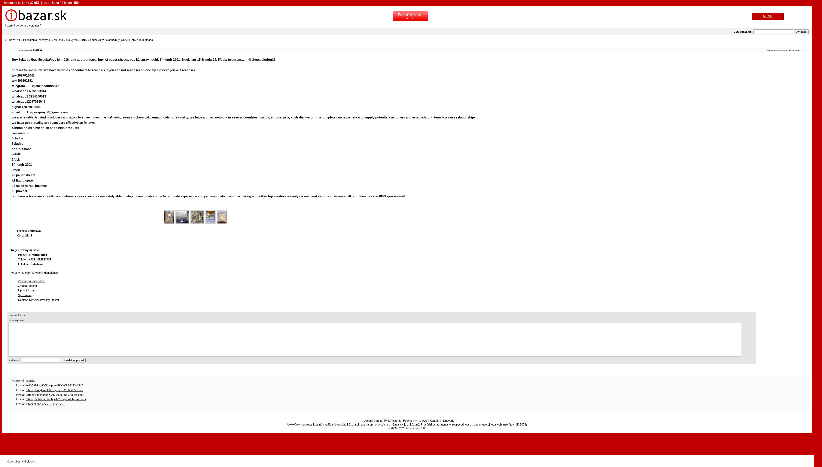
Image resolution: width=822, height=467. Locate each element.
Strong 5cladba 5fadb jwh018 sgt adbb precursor (56, 399)
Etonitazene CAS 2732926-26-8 (45, 404)
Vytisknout (24, 295)
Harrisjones (51, 272)
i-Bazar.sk (13, 39)
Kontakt (434, 420)
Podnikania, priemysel (37, 39)
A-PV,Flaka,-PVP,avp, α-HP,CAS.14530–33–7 (54, 385)
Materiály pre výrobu (66, 39)
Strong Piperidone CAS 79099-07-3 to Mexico (54, 394)
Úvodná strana (373, 420)
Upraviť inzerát (27, 290)
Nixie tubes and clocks (21, 461)
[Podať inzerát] (410, 20)
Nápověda (448, 420)
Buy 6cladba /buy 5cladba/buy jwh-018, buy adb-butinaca (117, 39)
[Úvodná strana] (36, 20)
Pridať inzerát (392, 420)
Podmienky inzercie (415, 420)
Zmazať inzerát (27, 285)
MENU (768, 16)
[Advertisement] (85, 215)
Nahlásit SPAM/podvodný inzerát (38, 299)
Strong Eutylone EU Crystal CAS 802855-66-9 (54, 390)
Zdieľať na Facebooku (31, 281)
